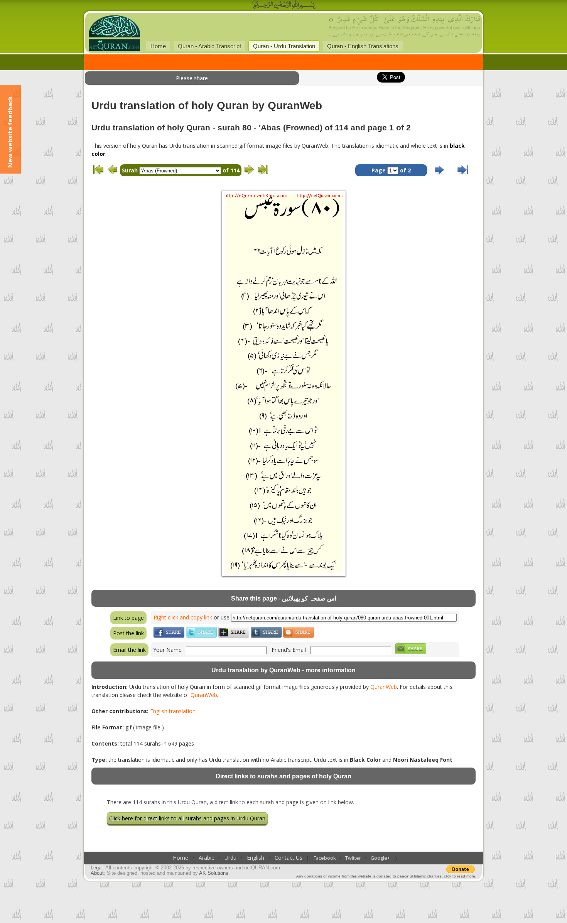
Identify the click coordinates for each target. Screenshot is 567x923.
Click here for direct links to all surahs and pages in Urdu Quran (187, 818)
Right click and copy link (183, 617)
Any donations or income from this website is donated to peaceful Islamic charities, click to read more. (386, 876)
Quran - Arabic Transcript (209, 46)
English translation (173, 711)
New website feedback (10, 132)
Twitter (353, 858)
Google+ (380, 858)
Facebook (325, 858)
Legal (97, 868)
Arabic (206, 857)
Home (158, 46)
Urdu (230, 857)
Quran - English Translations (362, 46)
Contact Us (288, 857)
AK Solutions (213, 873)
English (255, 857)
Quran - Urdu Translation (284, 46)
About (97, 873)
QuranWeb (383, 686)
